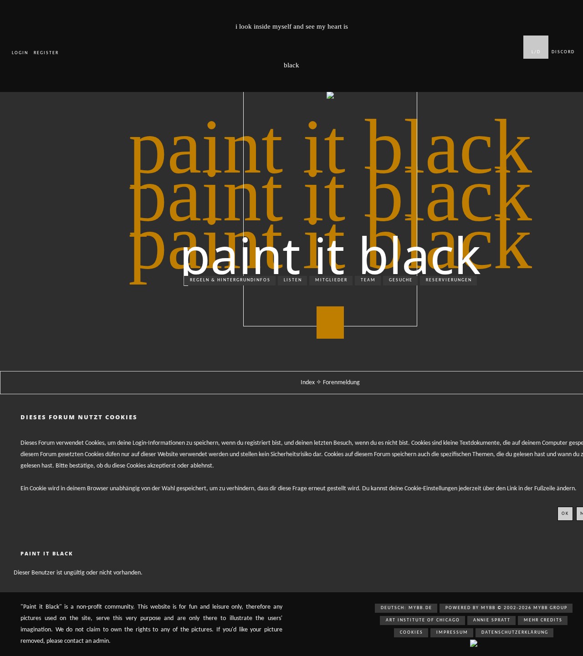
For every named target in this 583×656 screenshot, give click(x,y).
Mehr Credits (543, 620)
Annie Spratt (492, 620)
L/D (536, 52)
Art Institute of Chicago (423, 620)
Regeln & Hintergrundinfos (230, 280)
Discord (563, 52)
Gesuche (401, 280)
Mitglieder (331, 280)
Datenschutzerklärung (514, 632)
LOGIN (20, 53)
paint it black (330, 254)
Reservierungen (449, 280)
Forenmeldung (341, 382)
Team (368, 280)
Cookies (411, 632)
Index (308, 382)
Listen (293, 280)
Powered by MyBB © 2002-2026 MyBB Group (506, 607)
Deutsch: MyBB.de (406, 607)
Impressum (452, 632)
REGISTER (46, 53)
